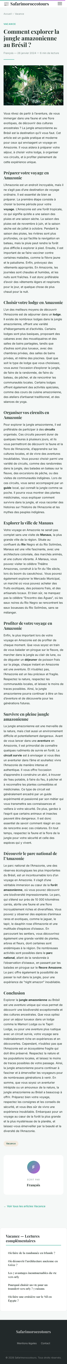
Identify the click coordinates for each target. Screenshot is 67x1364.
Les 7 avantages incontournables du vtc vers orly (32, 1274)
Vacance (19, 13)
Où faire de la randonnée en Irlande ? (31, 1253)
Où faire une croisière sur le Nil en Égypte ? (30, 1298)
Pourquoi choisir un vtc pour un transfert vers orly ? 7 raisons (28, 1286)
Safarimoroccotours (26, 3)
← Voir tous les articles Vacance (24, 1206)
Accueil (8, 13)
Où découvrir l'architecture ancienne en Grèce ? (33, 1263)
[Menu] (59, 3)
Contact (45, 1343)
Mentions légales (27, 1343)
